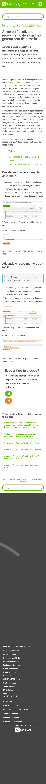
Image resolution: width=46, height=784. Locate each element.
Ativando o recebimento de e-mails (25, 164)
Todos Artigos (14, 25)
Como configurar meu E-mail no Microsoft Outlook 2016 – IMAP (21, 457)
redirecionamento (14, 82)
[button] (33, 4)
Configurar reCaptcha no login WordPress (21, 443)
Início (4, 25)
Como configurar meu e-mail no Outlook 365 (22, 449)
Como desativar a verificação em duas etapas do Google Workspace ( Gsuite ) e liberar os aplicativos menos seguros (21, 424)
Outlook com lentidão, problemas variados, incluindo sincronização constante (22, 435)
